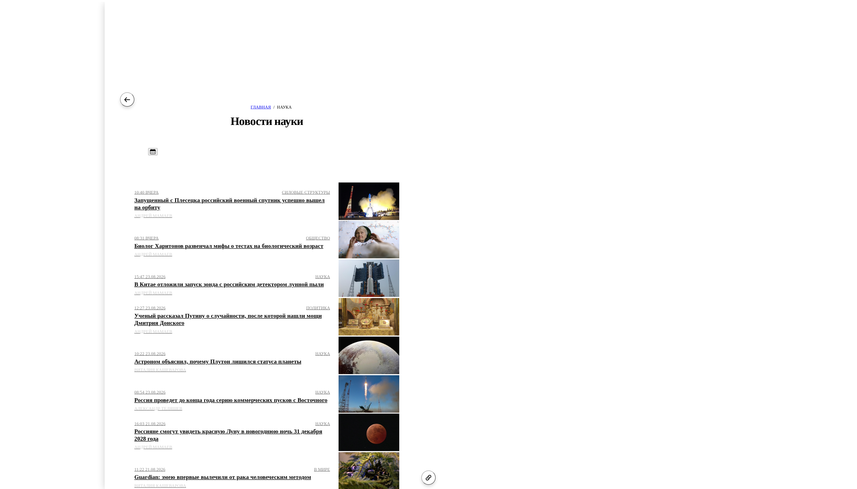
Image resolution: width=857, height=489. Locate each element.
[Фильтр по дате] (153, 151)
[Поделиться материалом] (428, 477)
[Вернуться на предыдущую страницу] (127, 99)
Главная (261, 107)
